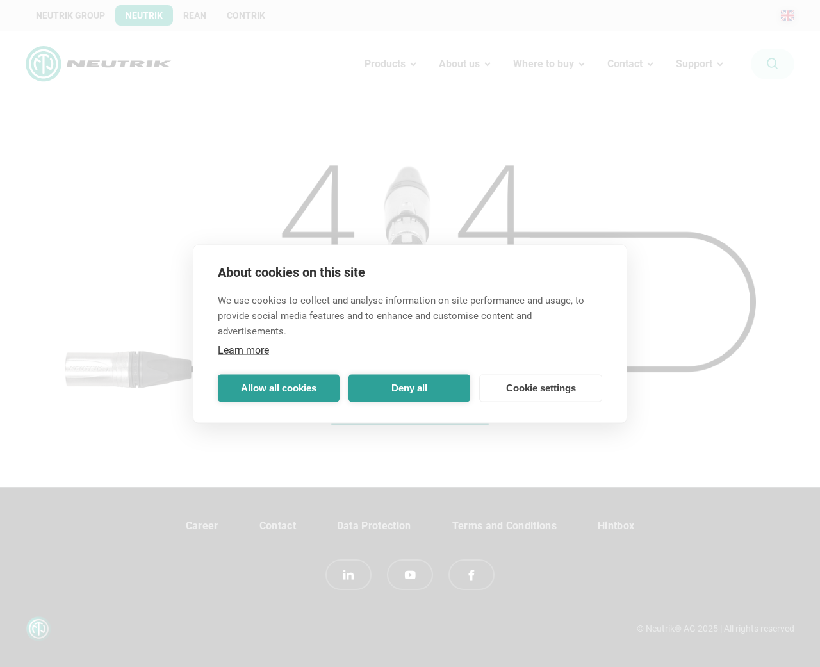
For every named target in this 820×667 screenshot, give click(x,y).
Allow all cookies (278, 388)
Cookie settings (541, 388)
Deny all (409, 388)
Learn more (243, 349)
